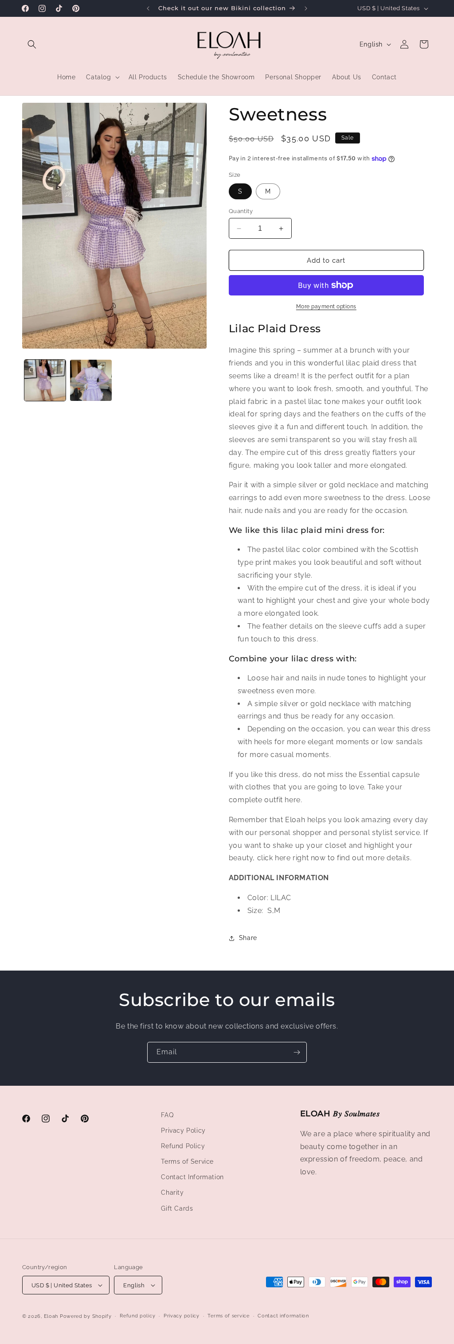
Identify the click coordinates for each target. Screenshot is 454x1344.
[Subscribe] (296, 1052)
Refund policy (137, 1316)
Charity (172, 1192)
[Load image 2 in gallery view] (90, 380)
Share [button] (248, 937)
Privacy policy (182, 1316)
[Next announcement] (306, 8)
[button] (32, 44)
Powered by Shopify (86, 1316)
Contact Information (192, 1177)
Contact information (283, 1316)
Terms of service (228, 1316)
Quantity (241, 211)
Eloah (51, 1316)
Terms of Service (187, 1161)
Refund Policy (183, 1146)
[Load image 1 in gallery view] (45, 380)
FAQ (167, 1115)
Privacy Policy (183, 1130)
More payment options (326, 306)
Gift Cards (177, 1208)
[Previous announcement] (148, 8)
